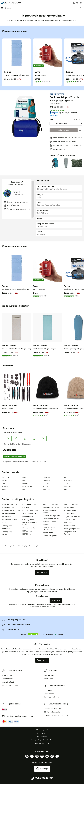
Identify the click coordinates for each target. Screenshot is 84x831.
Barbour (25, 489)
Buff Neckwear (69, 525)
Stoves (4, 535)
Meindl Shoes (48, 532)
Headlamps (6, 529)
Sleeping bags (7, 532)
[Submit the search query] (81, 8)
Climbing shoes (28, 519)
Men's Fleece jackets (9, 519)
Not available (63, 130)
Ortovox (5, 480)
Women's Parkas (8, 507)
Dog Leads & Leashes (72, 516)
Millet (24, 480)
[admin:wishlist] (80, 130)
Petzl (65, 489)
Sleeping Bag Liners (35, 545)
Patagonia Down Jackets (70, 533)
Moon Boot (26, 483)
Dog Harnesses (69, 513)
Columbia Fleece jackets (49, 523)
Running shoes (28, 516)
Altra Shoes (68, 522)
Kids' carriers (27, 531)
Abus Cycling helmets (72, 529)
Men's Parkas (6, 516)
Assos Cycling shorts (71, 504)
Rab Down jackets (70, 510)
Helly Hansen (27, 486)
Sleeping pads (7, 525)
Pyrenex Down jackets (51, 516)
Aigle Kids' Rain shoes (51, 507)
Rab (3, 483)
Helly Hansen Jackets (51, 519)
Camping (8, 545)
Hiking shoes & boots (30, 510)
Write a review (55, 103)
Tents (4, 522)
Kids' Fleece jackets (50, 504)
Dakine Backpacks (50, 535)
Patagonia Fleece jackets (49, 512)
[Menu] (2, 8)
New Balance (69, 480)
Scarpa (45, 483)
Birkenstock (68, 486)
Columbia (46, 480)
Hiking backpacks (29, 504)
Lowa (3, 489)
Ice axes (25, 507)
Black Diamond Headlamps (48, 528)
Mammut (46, 489)
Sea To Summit (57, 94)
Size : (52, 119)
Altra (24, 477)
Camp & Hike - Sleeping (20, 545)
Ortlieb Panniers (70, 519)
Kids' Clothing (27, 534)
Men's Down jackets (9, 513)
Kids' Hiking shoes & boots (29, 524)
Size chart (78, 119)
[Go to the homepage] (3, 546)
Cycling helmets (28, 528)
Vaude (45, 486)
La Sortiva (5, 486)
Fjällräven (46, 477)
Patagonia (5, 477)
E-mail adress (42, 596)
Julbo (66, 477)
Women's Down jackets (10, 504)
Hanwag (67, 483)
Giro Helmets (69, 507)
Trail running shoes (29, 513)
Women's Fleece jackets (11, 510)
